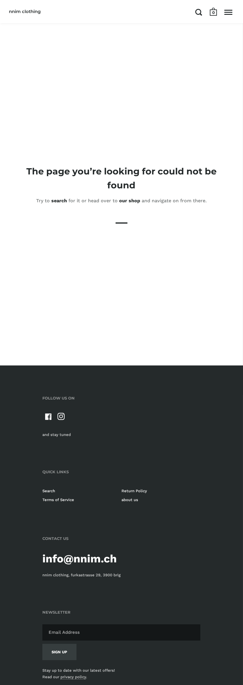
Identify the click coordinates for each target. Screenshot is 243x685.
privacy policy (73, 677)
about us (130, 500)
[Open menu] (228, 12)
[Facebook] (48, 418)
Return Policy (134, 491)
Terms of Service (58, 500)
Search (48, 491)
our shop (129, 200)
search (59, 200)
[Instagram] (61, 418)
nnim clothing (25, 11)
